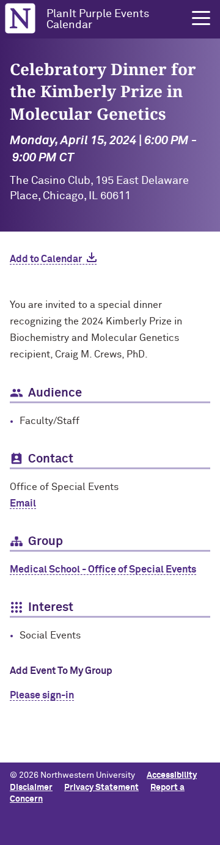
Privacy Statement (101, 787)
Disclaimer (31, 787)
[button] (201, 18)
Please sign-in (42, 695)
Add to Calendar (46, 259)
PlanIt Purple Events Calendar (97, 20)
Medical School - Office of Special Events (103, 569)
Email (23, 503)
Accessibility (172, 775)
